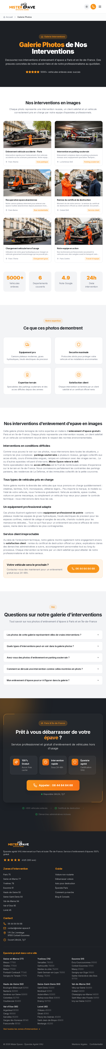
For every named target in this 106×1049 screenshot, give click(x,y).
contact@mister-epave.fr (19, 928)
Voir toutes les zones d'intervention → (21, 1029)
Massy (78, 969)
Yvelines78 (8, 883)
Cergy (9, 1013)
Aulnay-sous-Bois (49, 998)
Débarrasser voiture (64, 879)
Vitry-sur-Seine (82, 988)
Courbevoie (12, 1001)
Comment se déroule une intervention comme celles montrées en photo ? (45, 669)
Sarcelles (10, 1017)
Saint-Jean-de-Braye (50, 1020)
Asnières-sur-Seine (15, 994)
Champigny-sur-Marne (85, 994)
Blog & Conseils (62, 897)
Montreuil (45, 991)
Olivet (43, 1013)
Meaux (9, 962)
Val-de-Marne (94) (81, 984)
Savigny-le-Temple (15, 976)
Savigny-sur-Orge (83, 972)
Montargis (45, 1023)
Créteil (78, 991)
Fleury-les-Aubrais (49, 1017)
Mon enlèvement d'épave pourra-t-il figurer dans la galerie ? (38, 680)
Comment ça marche (64, 892)
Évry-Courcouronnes (84, 962)
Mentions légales (79, 1044)
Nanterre (10, 991)
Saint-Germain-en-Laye (51, 972)
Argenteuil (11, 1010)
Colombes (11, 998)
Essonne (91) (78, 959)
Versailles (45, 962)
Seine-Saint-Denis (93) (49, 984)
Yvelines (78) (44, 959)
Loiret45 (7, 910)
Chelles (10, 966)
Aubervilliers (46, 994)
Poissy (44, 976)
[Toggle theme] (86, 6)
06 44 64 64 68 (85, 568)
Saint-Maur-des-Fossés (85, 998)
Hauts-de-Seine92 (12, 892)
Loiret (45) (43, 1006)
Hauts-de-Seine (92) (13, 984)
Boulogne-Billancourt (15, 988)
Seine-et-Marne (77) (13, 959)
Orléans (44, 1010)
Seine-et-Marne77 (12, 879)
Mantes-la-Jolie (48, 969)
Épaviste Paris (61, 888)
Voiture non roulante (64, 874)
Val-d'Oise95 (9, 905)
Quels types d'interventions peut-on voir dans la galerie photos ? (40, 646)
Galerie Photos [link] (24, 17)
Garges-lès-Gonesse (15, 1020)
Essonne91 (8, 888)
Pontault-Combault (15, 972)
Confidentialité (96, 1044)
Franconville (11, 1023)
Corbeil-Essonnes (83, 966)
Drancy (44, 1001)
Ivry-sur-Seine (81, 1001)
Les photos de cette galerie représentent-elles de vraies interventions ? (44, 634)
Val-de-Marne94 (11, 901)
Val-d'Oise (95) (10, 1006)
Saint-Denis (46, 988)
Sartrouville (46, 966)
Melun (9, 969)
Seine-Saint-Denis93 (13, 897)
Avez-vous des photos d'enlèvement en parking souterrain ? (38, 657)
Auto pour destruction (65, 883)
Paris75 (7, 874)
